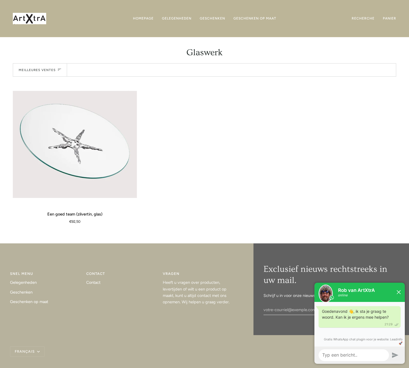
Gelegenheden (23, 282)
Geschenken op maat (29, 301)
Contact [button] (95, 274)
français (25, 351)
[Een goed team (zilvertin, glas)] (75, 144)
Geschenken (21, 292)
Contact (93, 282)
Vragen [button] (171, 274)
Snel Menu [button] (21, 274)
